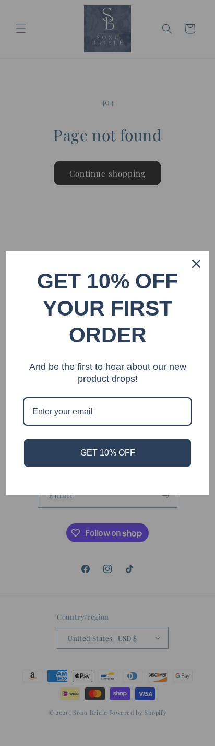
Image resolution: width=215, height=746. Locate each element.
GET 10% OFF (107, 452)
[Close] (196, 263)
